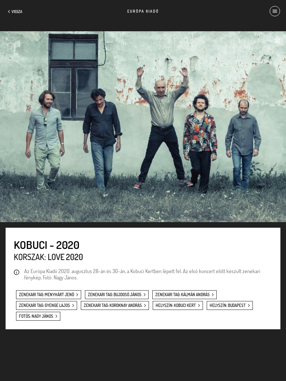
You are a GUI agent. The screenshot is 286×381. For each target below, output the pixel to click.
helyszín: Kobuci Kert (176, 305)
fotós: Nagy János (36, 316)
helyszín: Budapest (228, 305)
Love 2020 (65, 257)
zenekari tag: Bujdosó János (115, 294)
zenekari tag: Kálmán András (182, 294)
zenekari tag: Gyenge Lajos (44, 305)
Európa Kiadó (143, 11)
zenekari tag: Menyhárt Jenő (46, 294)
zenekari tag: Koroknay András (113, 305)
